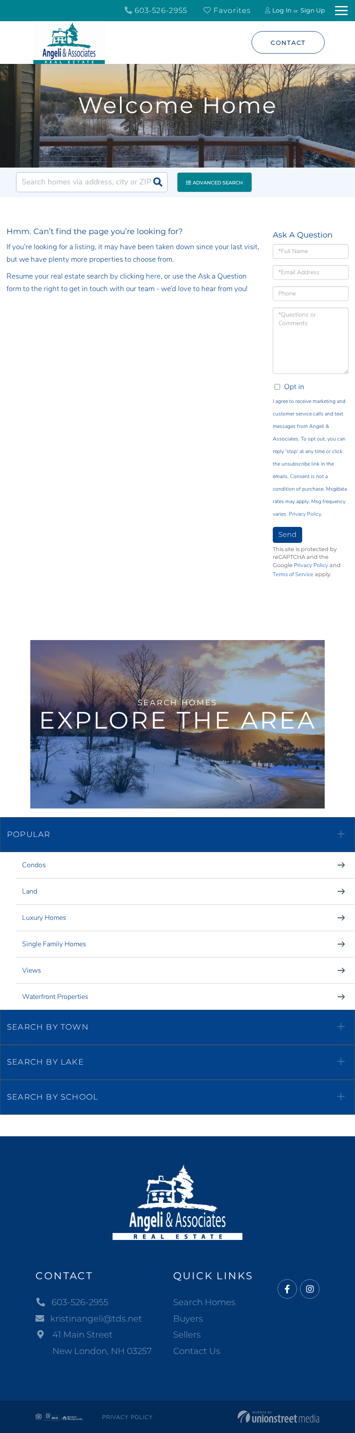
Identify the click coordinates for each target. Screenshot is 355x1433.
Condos (34, 865)
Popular (28, 834)
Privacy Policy (305, 513)
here (153, 276)
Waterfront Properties (55, 997)
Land (29, 891)
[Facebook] (287, 1289)
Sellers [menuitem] (187, 1334)
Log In (281, 10)
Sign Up (312, 10)
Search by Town (48, 1027)
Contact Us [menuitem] (196, 1351)
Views (31, 970)
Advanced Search (218, 183)
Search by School (52, 1097)
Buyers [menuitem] (188, 1318)
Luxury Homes (44, 918)
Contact (288, 43)
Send (287, 534)
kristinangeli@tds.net (96, 1318)
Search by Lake (45, 1062)
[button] (157, 182)
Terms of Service (293, 574)
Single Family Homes (54, 944)
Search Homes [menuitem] (204, 1302)
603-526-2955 (159, 10)
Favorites (231, 10)
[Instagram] (309, 1289)
